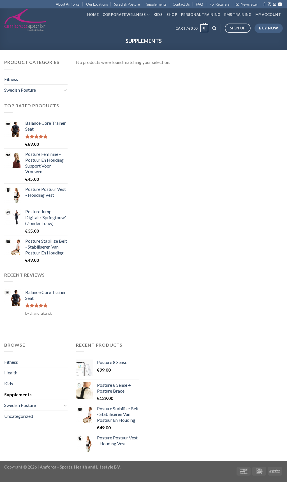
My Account (268, 14)
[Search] (214, 28)
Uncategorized (18, 416)
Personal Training (200, 14)
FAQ (199, 4)
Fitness (11, 79)
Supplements (156, 4)
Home (93, 14)
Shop (171, 14)
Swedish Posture (127, 4)
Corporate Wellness (124, 14)
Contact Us (181, 4)
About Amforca (68, 4)
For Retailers (220, 4)
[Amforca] (25, 20)
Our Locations (97, 4)
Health (10, 372)
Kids (158, 14)
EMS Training (237, 14)
